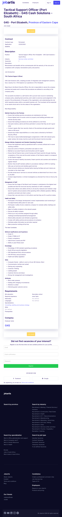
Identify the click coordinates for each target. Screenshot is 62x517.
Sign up (57, 2)
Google (46, 378)
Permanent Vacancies (38, 442)
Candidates (25, 2)
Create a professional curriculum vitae (43, 477)
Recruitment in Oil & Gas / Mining (41, 422)
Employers (36, 2)
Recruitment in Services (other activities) (43, 427)
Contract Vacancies (37, 440)
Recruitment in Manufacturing (40, 418)
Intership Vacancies (37, 438)
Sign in (49, 2)
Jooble (6, 499)
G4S (7, 325)
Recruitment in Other (38, 424)
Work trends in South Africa (12, 454)
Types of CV (35, 481)
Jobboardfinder (8, 497)
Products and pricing (38, 490)
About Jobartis (8, 477)
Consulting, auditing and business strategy (17, 305)
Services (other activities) (26, 59)
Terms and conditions (27, 382)
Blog (5, 483)
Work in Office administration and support (16, 438)
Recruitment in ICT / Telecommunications (44, 416)
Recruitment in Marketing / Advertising (43, 420)
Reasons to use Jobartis (39, 488)
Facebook (18, 378)
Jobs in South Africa (9, 452)
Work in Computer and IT (11, 440)
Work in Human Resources (11, 442)
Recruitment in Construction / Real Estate (44, 411)
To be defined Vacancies (39, 446)
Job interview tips (37, 479)
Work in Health (8, 444)
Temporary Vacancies (38, 444)
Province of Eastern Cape (43, 22)
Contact (6, 479)
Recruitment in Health (38, 414)
